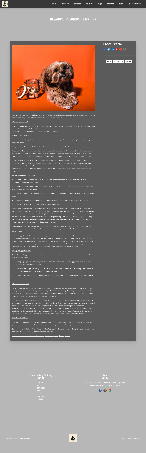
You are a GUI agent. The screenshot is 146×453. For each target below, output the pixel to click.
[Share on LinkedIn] (112, 49)
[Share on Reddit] (120, 49)
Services (77, 4)
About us (65, 4)
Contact (110, 4)
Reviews (89, 4)
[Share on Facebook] (104, 49)
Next (127, 61)
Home (54, 4)
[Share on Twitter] (108, 49)
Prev (109, 61)
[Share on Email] (124, 49)
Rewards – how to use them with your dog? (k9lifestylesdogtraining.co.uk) (41, 336)
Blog (121, 4)
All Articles (118, 61)
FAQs (100, 4)
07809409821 (136, 4)
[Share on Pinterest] (116, 49)
